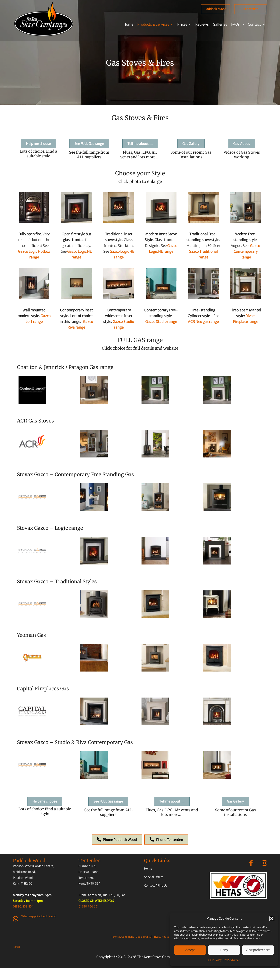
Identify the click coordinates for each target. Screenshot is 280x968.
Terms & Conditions (122, 936)
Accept (190, 950)
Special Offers (153, 877)
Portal (16, 946)
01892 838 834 (23, 906)
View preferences (258, 950)
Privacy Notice (231, 959)
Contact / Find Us (155, 885)
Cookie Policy (213, 959)
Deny (224, 950)
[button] (272, 919)
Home (148, 868)
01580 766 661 (89, 906)
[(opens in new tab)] (238, 885)
